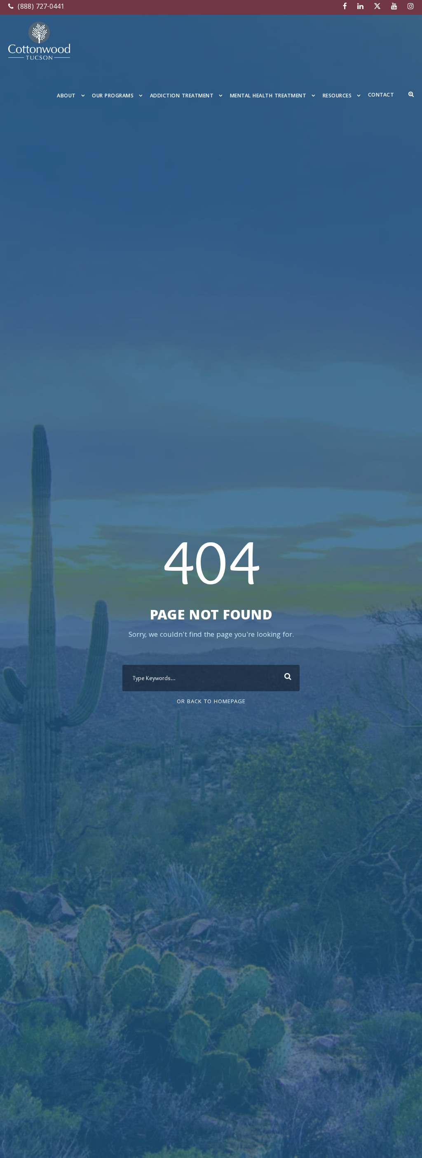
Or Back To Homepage (211, 702)
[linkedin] (360, 7)
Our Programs (113, 96)
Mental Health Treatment (268, 96)
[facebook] (345, 7)
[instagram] (411, 7)
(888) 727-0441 (40, 7)
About (66, 96)
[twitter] (377, 7)
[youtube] (394, 7)
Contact (381, 95)
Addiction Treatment (182, 96)
